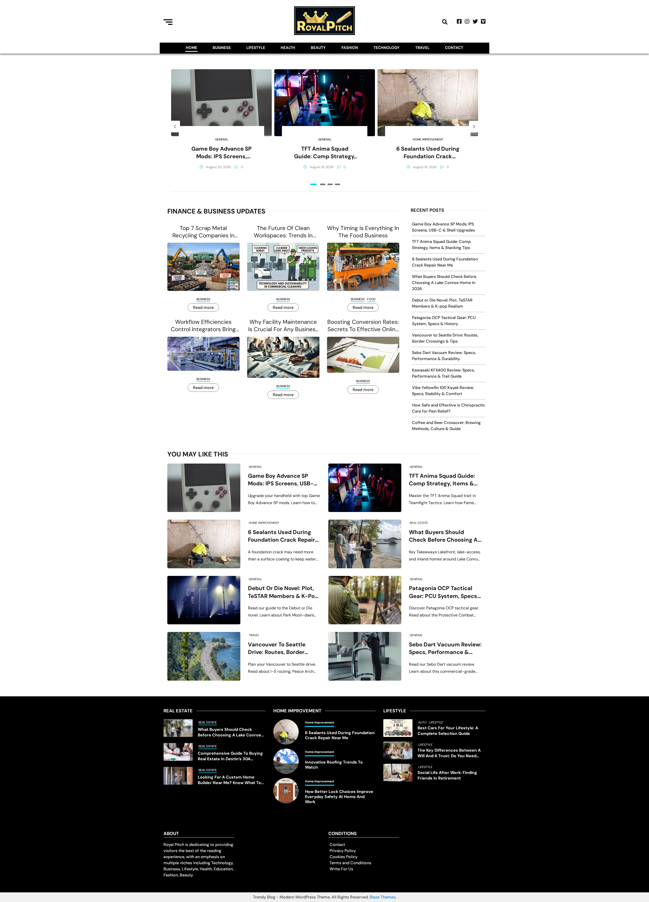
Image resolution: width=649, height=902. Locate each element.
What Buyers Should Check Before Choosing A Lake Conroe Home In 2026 (444, 282)
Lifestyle (255, 47)
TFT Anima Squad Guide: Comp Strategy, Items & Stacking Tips (324, 153)
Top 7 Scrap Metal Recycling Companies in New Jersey (203, 231)
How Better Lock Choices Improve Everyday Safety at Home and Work (339, 796)
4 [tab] (337, 184)
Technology (386, 47)
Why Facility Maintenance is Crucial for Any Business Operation (283, 325)
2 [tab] (322, 184)
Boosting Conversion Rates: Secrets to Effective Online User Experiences (363, 325)
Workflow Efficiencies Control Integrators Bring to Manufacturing (203, 325)
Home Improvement (428, 139)
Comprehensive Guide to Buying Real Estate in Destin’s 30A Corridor (230, 756)
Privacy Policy (343, 850)
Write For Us (341, 869)
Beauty (318, 47)
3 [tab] (330, 184)
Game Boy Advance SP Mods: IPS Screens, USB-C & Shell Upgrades (221, 153)
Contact (454, 47)
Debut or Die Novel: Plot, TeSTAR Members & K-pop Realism (283, 592)
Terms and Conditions (350, 862)
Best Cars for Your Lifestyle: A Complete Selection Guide (448, 730)
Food (371, 299)
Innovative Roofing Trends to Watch (334, 765)
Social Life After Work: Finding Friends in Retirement (447, 775)
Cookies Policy (343, 856)
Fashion (349, 47)
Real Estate (419, 523)
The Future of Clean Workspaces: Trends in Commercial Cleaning (283, 231)
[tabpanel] (221, 126)
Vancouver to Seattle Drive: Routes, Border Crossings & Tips (276, 648)
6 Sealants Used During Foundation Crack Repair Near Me (427, 153)
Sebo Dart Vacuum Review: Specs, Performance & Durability (445, 648)
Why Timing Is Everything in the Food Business (363, 231)
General (221, 139)
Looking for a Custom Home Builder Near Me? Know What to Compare (229, 780)
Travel (422, 47)
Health (288, 47)
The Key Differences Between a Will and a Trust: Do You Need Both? (449, 753)
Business (222, 47)
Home (191, 47)
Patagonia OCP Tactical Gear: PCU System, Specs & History (443, 592)
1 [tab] (313, 184)
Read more (203, 307)
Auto (422, 722)
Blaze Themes (382, 897)
